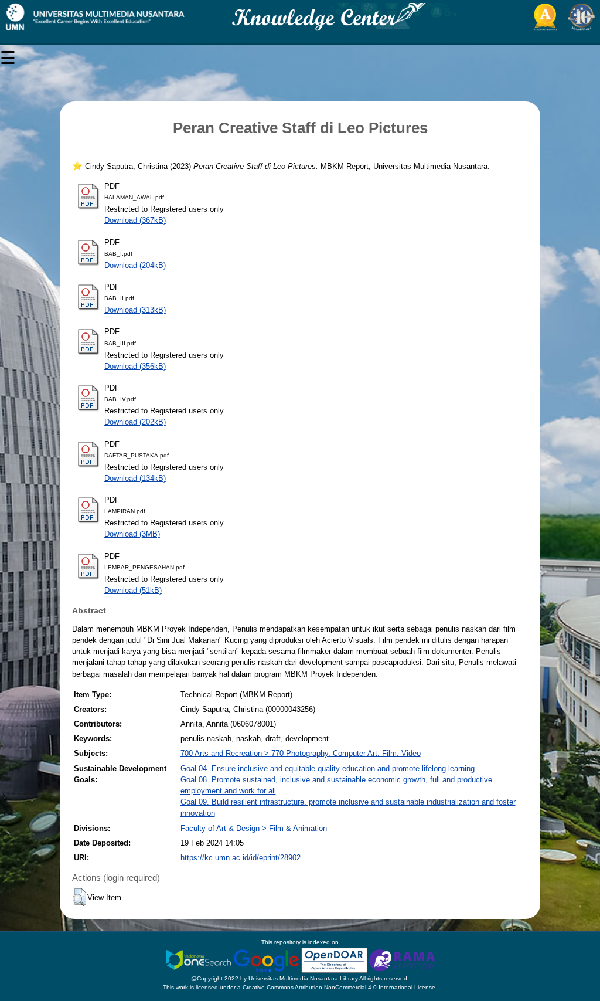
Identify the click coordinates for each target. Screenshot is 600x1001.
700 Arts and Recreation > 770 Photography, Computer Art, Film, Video (300, 753)
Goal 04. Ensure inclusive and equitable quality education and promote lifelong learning (327, 768)
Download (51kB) (133, 590)
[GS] (267, 959)
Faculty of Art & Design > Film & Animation (253, 828)
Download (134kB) (135, 478)
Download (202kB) (135, 422)
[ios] (199, 959)
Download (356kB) (135, 366)
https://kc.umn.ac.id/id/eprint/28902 (240, 857)
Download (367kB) (135, 220)
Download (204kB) (135, 265)
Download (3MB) (132, 534)
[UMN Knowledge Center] (300, 17)
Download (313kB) (135, 310)
